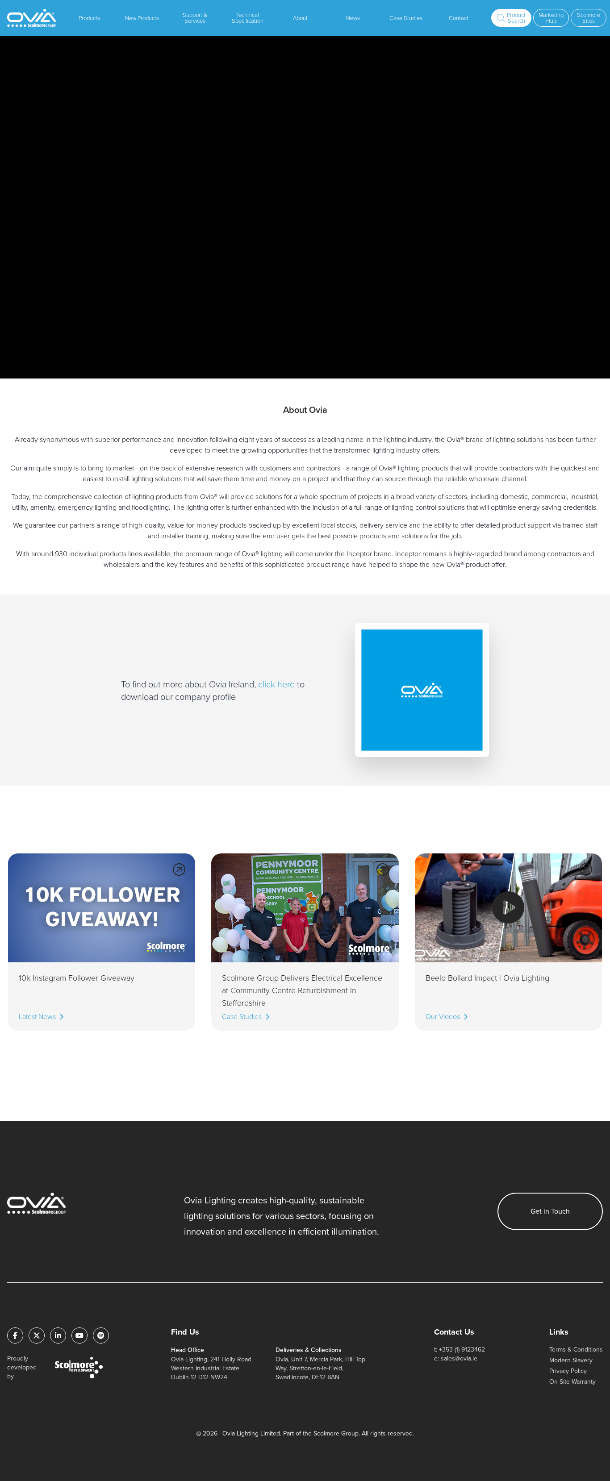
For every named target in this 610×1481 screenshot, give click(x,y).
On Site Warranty (572, 1381)
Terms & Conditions (576, 1349)
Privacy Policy (568, 1371)
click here (277, 684)
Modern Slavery (571, 1360)
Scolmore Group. (336, 1433)
